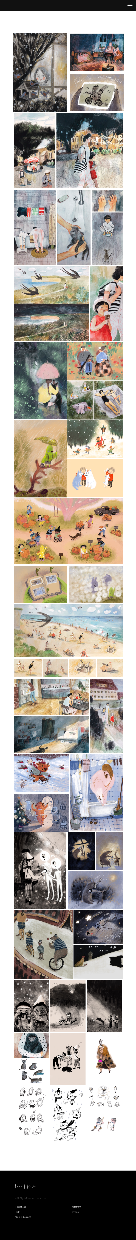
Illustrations (20, 1206)
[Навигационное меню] (130, 5)
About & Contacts (23, 1216)
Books (17, 1211)
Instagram (76, 1206)
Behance (76, 1211)
